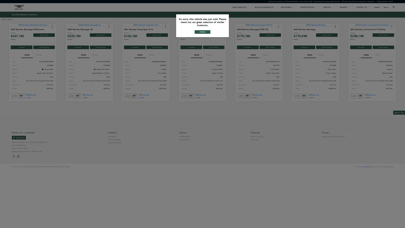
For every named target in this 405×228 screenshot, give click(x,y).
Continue (202, 32)
